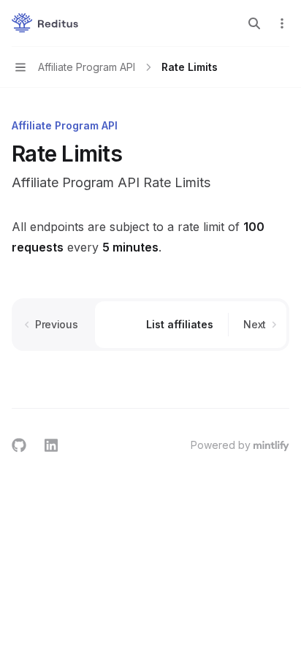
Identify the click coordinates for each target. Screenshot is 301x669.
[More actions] (282, 23)
